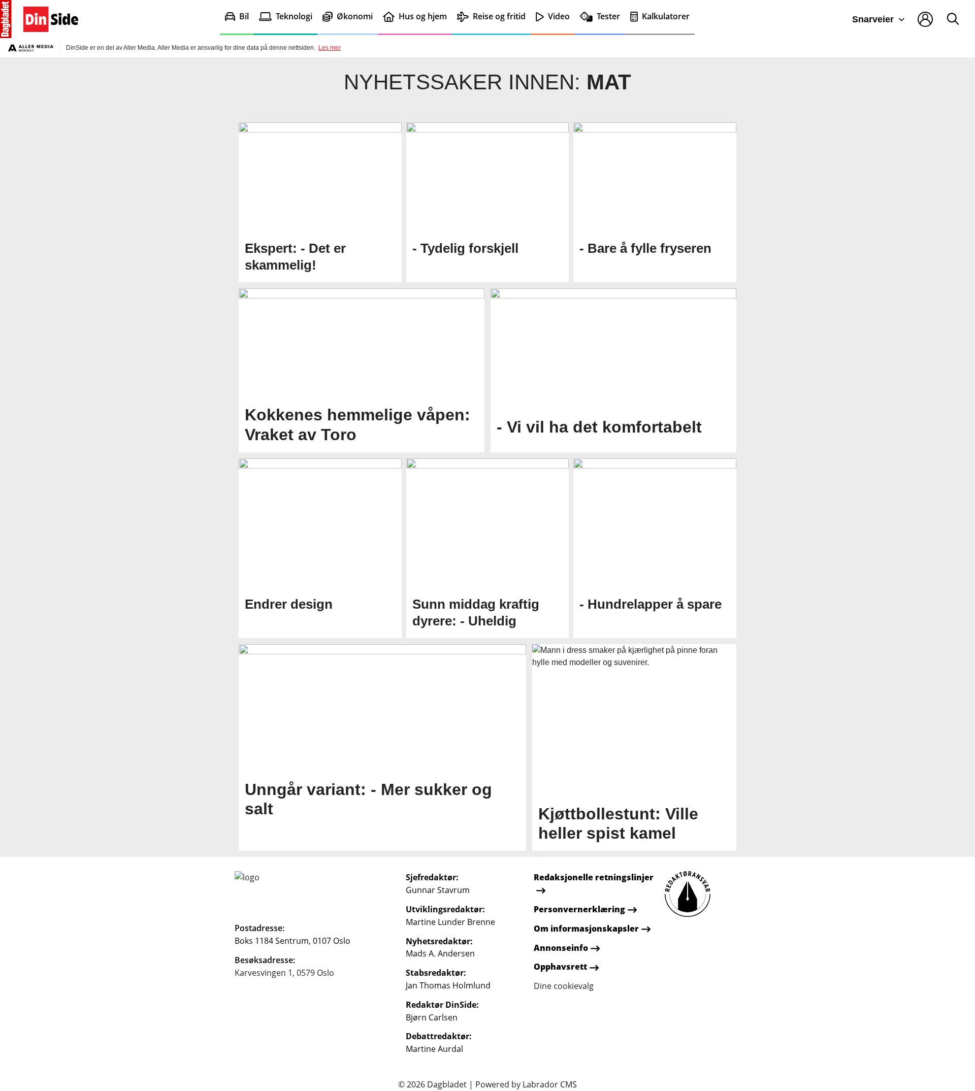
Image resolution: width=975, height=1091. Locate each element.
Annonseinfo (561, 947)
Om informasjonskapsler (586, 928)
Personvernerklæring (579, 909)
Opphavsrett (560, 966)
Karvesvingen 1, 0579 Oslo (284, 972)
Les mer (329, 47)
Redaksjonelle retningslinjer (594, 877)
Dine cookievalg (564, 985)
